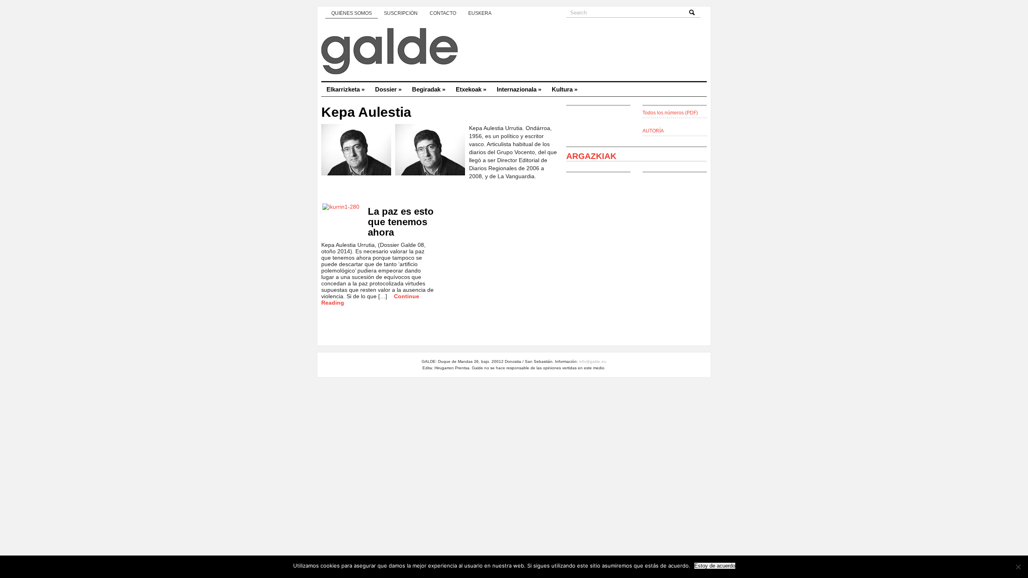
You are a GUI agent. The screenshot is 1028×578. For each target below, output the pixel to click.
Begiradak (428, 89)
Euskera (480, 13)
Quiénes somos (351, 13)
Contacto (443, 13)
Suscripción (401, 13)
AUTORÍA (653, 131)
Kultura (564, 89)
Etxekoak (471, 89)
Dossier (388, 89)
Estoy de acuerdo (714, 566)
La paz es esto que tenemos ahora (401, 222)
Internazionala (519, 89)
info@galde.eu (592, 361)
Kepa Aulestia (366, 112)
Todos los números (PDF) (670, 113)
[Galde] (514, 52)
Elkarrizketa (345, 89)
